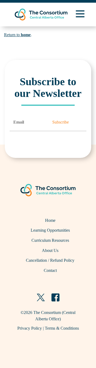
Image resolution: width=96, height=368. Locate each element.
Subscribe (60, 122)
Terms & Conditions (62, 328)
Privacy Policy (29, 328)
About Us (50, 250)
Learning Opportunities (50, 230)
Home (50, 220)
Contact (50, 270)
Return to (17, 34)
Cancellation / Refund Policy (50, 260)
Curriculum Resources (50, 240)
